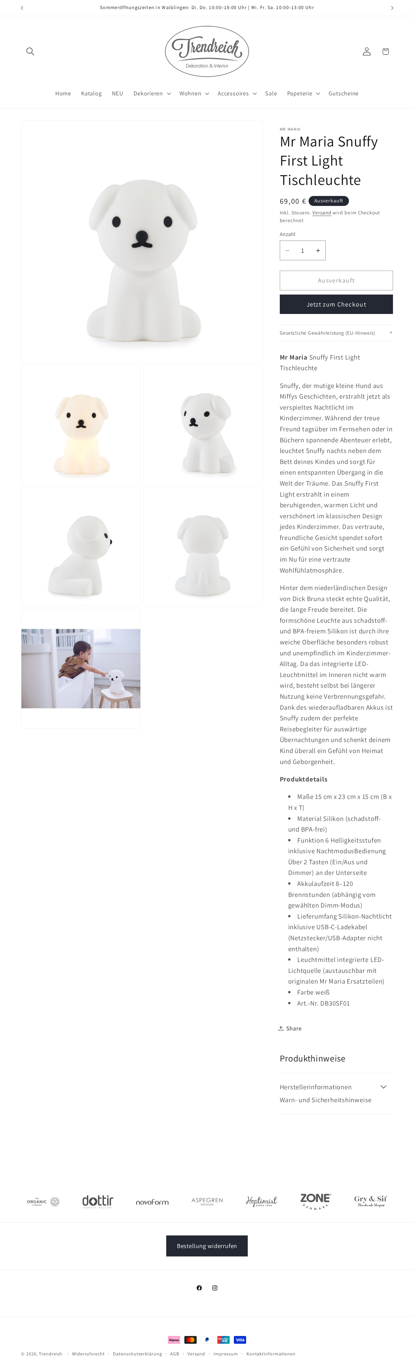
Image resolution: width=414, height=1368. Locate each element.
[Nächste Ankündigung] (392, 8)
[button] (30, 51)
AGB (174, 1354)
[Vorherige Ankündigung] (22, 8)
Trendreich (50, 1354)
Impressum (225, 1354)
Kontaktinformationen (271, 1354)
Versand (321, 212)
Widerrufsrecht (88, 1354)
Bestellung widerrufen (207, 1246)
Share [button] (294, 1028)
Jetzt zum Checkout (336, 304)
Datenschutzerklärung (137, 1354)
